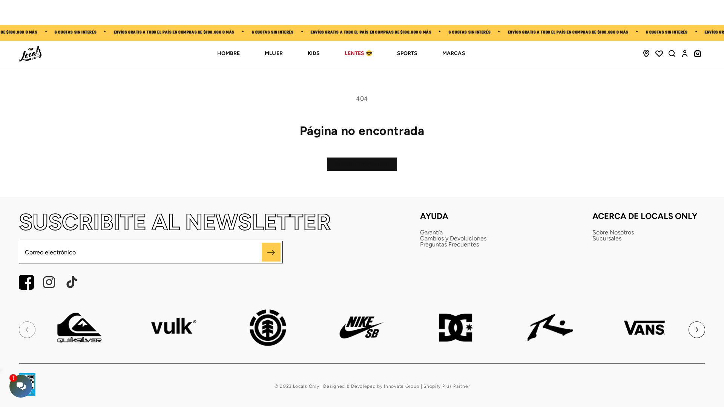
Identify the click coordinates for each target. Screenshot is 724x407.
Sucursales (606, 239)
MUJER (273, 53)
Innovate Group (401, 386)
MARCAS (453, 53)
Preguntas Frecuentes (449, 245)
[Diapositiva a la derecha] (697, 329)
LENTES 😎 (358, 53)
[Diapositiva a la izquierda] (27, 329)
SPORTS (407, 53)
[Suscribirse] (271, 252)
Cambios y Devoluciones (453, 239)
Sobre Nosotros (613, 233)
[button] (671, 53)
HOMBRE (228, 53)
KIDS (314, 53)
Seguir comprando (362, 164)
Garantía (431, 233)
